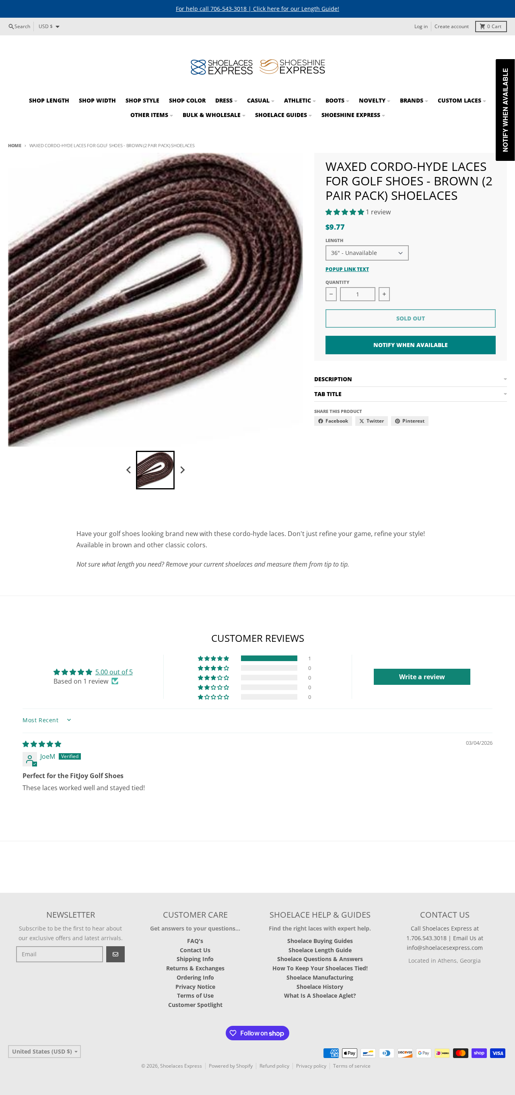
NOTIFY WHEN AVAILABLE (410, 345)
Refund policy (274, 1065)
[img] (42, 744)
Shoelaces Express (181, 1065)
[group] (155, 470)
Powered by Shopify (231, 1065)
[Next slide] (181, 470)
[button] (345, 211)
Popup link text (347, 269)
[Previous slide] (128, 470)
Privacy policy (311, 1065)
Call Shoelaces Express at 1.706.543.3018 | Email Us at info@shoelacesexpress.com (444, 937)
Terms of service (352, 1065)
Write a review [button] (422, 676)
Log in (421, 26)
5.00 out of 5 (114, 672)
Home (14, 145)
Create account (452, 26)
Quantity (337, 282)
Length (334, 240)
